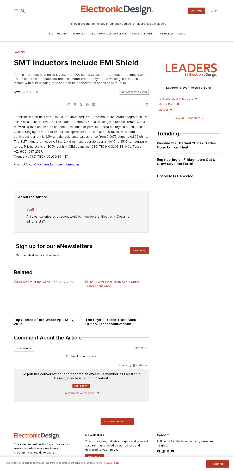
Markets (79, 33)
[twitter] (81, 104)
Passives (19, 52)
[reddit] (87, 104)
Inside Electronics (172, 33)
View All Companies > (188, 118)
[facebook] (69, 104)
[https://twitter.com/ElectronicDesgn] (168, 451)
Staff (17, 92)
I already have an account (81, 393)
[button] (16, 10)
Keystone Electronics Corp (175, 98)
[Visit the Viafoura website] (139, 365)
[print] (147, 104)
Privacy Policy (111, 463)
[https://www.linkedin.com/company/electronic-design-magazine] (163, 451)
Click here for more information (56, 164)
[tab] (24, 348)
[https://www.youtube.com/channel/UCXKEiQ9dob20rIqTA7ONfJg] (172, 451)
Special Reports (143, 33)
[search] (23, 10)
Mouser (163, 109)
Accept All (217, 464)
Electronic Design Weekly (108, 33)
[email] (93, 104)
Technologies (58, 33)
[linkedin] (75, 104)
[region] (81, 357)
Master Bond (166, 104)
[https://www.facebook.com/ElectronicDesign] (158, 451)
